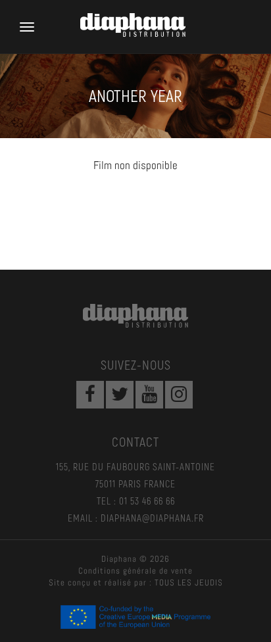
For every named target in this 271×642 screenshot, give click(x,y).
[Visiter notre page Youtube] (149, 394)
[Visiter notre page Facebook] (90, 394)
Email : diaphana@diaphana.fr (136, 518)
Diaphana (135, 315)
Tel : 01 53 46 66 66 (136, 500)
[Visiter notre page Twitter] (120, 394)
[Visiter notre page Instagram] (179, 394)
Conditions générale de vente (135, 570)
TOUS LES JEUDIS (189, 582)
